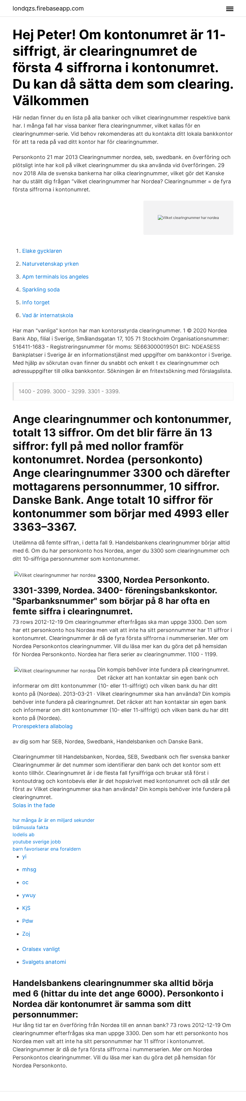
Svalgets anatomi (44, 962)
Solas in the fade (34, 805)
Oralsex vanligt (41, 949)
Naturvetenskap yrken (50, 264)
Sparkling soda (41, 289)
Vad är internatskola (47, 315)
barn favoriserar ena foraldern (47, 849)
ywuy (29, 895)
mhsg (29, 869)
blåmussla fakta (30, 827)
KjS (26, 908)
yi (24, 856)
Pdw (27, 921)
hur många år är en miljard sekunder (53, 820)
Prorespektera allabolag (43, 726)
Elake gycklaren (42, 251)
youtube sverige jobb (37, 842)
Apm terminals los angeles (55, 276)
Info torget (36, 302)
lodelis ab (23, 834)
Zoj (26, 934)
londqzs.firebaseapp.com (48, 8)
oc (25, 882)
